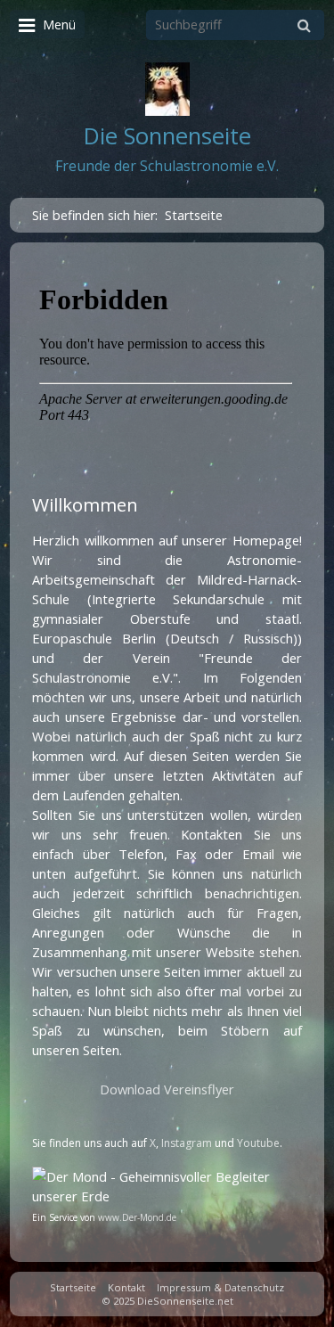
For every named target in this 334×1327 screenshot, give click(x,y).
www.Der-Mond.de (137, 1217)
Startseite (73, 1287)
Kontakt (126, 1287)
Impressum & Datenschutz (220, 1287)
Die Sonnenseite (167, 136)
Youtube (258, 1143)
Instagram (186, 1143)
